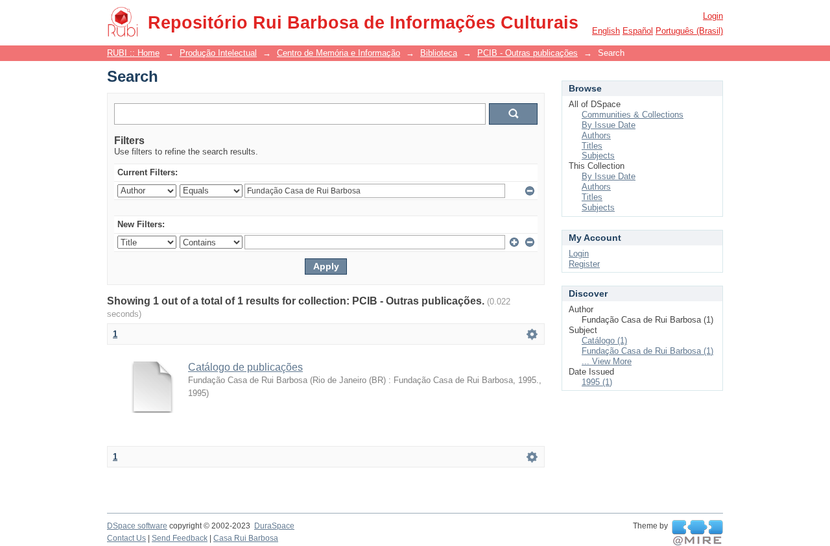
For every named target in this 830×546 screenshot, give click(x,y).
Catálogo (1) (604, 340)
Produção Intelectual (218, 53)
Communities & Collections (632, 114)
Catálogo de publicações (245, 367)
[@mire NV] (697, 533)
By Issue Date (608, 125)
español (637, 31)
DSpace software (137, 525)
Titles (592, 146)
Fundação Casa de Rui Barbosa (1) (647, 351)
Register (584, 264)
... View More (607, 361)
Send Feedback (180, 538)
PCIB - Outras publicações (527, 53)
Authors (596, 135)
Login (713, 16)
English (606, 31)
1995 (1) (597, 382)
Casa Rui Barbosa (245, 538)
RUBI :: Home (133, 53)
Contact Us (126, 538)
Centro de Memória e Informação (338, 53)
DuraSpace (274, 525)
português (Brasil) (689, 31)
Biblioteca (438, 53)
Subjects (598, 155)
